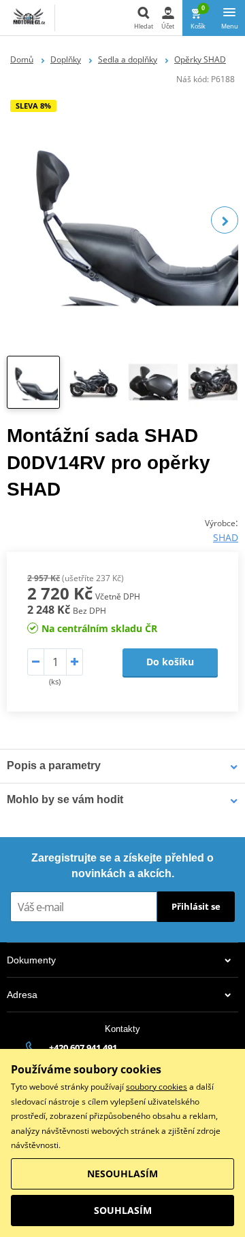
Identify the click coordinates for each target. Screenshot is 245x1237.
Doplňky (65, 59)
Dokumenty (31, 960)
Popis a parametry (54, 765)
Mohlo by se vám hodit (65, 799)
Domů (21, 59)
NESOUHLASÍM (122, 1173)
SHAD (225, 537)
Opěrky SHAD (200, 59)
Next (224, 220)
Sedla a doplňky (127, 59)
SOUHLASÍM (123, 1210)
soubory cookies (156, 1086)
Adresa (22, 994)
